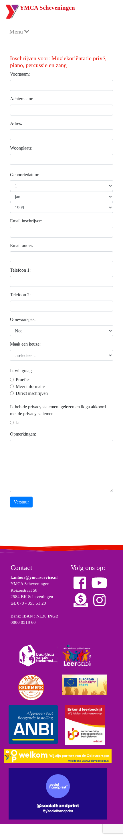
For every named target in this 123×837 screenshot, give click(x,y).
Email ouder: (21, 245)
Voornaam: (20, 74)
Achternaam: (21, 98)
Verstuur (21, 501)
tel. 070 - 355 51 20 (28, 603)
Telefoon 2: (20, 294)
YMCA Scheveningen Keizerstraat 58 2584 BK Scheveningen (32, 590)
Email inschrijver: (26, 220)
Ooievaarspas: (22, 319)
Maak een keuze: (25, 344)
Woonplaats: (21, 148)
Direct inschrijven (32, 393)
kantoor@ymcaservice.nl (34, 577)
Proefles (23, 379)
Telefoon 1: (20, 270)
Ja (17, 422)
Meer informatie (30, 386)
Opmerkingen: (23, 434)
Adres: (16, 123)
